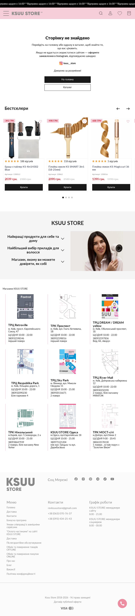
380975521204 (58, 442)
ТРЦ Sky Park (60, 380)
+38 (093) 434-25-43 (60, 518)
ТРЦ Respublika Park (25, 383)
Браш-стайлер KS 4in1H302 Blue (21, 168)
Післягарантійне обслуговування (24, 543)
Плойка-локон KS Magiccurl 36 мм (110, 168)
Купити (24, 187)
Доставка (12, 511)
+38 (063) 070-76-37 (60, 513)
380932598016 (58, 338)
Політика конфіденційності (21, 574)
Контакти (11, 516)
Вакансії (11, 569)
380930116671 (58, 393)
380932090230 (19, 393)
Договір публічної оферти (67, 602)
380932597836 (101, 338)
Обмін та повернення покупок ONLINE (23, 555)
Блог (9, 565)
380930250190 (101, 390)
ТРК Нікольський (20, 432)
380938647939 (16, 442)
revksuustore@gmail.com (62, 507)
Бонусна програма (16, 520)
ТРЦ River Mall (103, 377)
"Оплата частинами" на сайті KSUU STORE (22, 532)
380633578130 (101, 442)
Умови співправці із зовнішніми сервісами (23, 526)
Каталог (67, 87)
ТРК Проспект (60, 326)
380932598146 (16, 338)
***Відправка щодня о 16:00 (39, 3)
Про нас (11, 561)
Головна (11, 507)
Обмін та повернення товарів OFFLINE (22, 548)
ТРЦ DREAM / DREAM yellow (108, 324)
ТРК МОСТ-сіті (103, 432)
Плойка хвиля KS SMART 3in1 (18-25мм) (66, 168)
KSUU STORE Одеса (64, 432)
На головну (67, 79)
